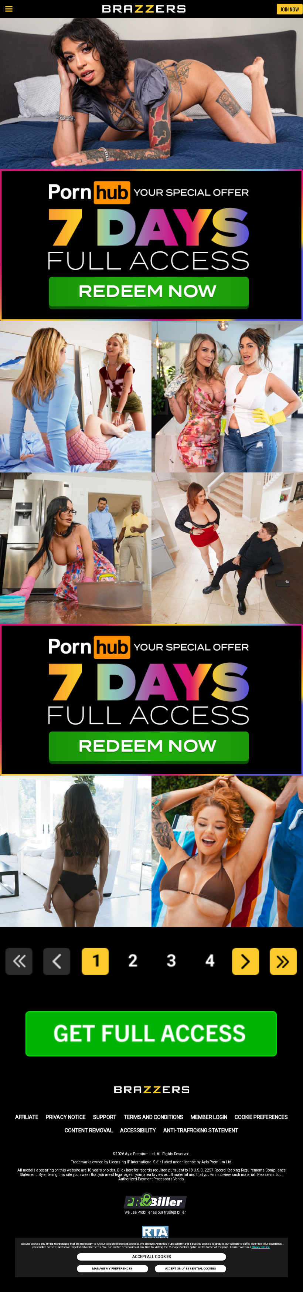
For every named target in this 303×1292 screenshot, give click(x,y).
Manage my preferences (112, 1268)
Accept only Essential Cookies (190, 1268)
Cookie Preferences (261, 1117)
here (129, 1170)
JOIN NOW (289, 9)
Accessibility (138, 1130)
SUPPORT (104, 1117)
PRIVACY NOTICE (66, 1117)
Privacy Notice (261, 1247)
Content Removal (89, 1130)
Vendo (178, 1179)
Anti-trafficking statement (200, 1130)
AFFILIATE (26, 1117)
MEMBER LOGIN (209, 1117)
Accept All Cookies (151, 1257)
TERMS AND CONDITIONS (153, 1117)
